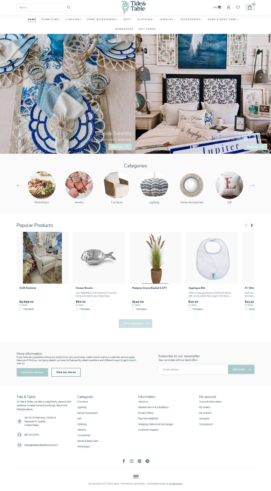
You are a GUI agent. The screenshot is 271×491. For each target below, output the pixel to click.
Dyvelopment (175, 483)
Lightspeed (139, 483)
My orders (204, 407)
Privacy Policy (146, 413)
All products (206, 424)
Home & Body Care (222, 19)
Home (32, 19)
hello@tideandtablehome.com (41, 445)
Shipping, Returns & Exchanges (155, 424)
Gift (127, 19)
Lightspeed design (156, 483)
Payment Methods (148, 418)
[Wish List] (238, 7)
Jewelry (166, 19)
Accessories (190, 19)
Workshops (124, 29)
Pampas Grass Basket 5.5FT (149, 288)
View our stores (66, 372)
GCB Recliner (27, 288)
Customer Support (148, 429)
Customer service (32, 372)
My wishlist (205, 413)
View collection (133, 323)
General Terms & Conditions (153, 407)
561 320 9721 (31, 434)
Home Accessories (101, 19)
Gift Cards (147, 29)
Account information (210, 401)
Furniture (49, 19)
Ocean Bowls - (85, 288)
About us (143, 401)
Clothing (145, 19)
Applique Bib (196, 288)
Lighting (73, 19)
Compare (28, 309)
